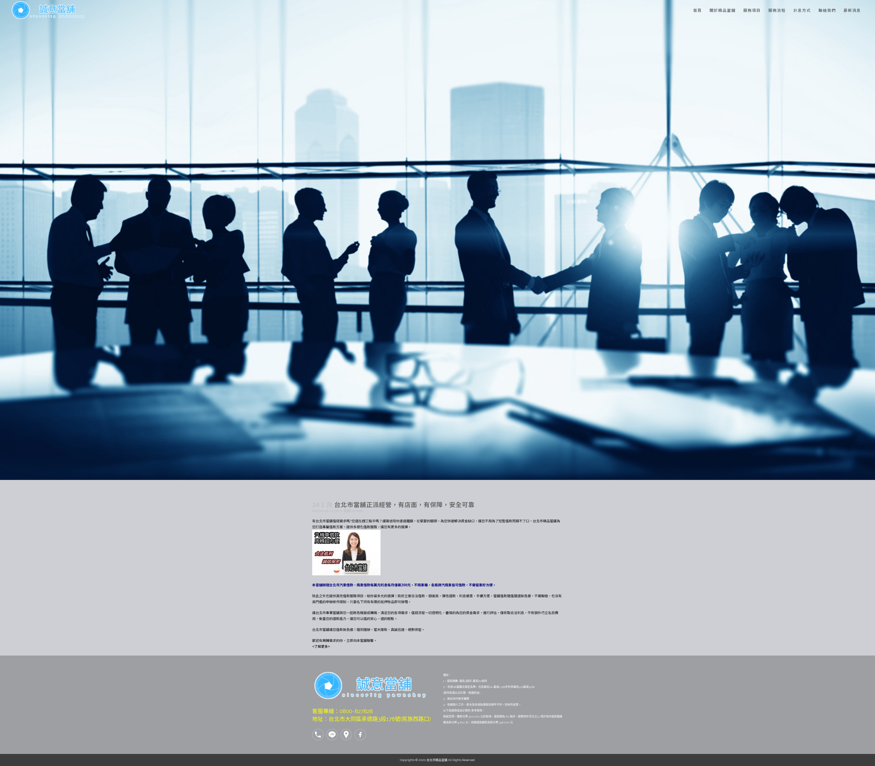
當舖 (347, 511)
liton (359, 511)
